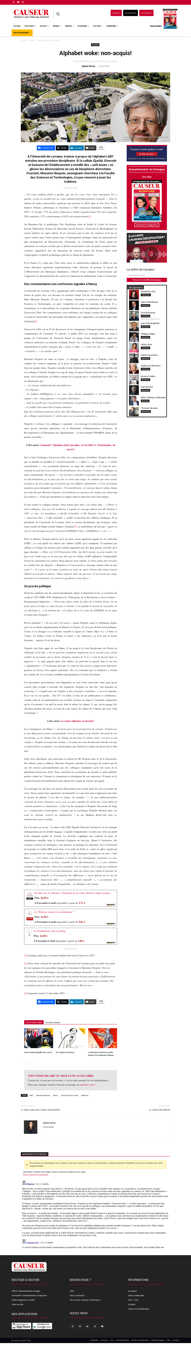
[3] (75, 526)
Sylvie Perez (88, 66)
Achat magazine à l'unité (23, 1299)
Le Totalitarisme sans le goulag (49, 930)
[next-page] (30, 1061)
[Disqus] (95, 1214)
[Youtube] (102, 1326)
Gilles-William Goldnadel (153, 397)
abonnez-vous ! (88, 1084)
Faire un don (17, 1304)
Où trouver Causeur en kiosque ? (85, 1299)
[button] (58, 14)
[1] (89, 216)
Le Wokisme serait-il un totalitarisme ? (54, 911)
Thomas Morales (149, 408)
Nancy (55, 1095)
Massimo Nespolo (43, 1095)
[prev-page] (26, 1061)
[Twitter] (23, 2)
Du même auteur (52, 1022)
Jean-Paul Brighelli (150, 323)
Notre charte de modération (35, 1175)
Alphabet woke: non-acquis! (95, 53)
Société (32, 40)
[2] (35, 321)
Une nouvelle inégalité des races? (38, 1052)
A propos (132, 1290)
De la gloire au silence (65, 1052)
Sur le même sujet (34, 1022)
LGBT (31, 1095)
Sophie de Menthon (151, 365)
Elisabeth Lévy (148, 291)
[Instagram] (80, 1326)
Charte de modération (138, 1308)
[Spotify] (18, 2)
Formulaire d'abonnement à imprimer (29, 1295)
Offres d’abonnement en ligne (26, 1290)
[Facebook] (14, 2)
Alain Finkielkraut (149, 302)
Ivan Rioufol (147, 387)
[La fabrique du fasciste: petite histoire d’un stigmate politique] (102, 1038)
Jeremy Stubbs (148, 376)
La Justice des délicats (159, 1110)
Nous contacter (77, 1295)
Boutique (30, 1)
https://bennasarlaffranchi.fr (150, 319)
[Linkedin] (87, 1326)
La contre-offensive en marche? (77, 721)
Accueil (23, 40)
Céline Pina (146, 344)
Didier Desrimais (149, 355)
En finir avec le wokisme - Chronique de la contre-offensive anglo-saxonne (72, 892)
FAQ (72, 1290)
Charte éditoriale (136, 1295)
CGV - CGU (133, 1299)
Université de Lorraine (69, 1095)
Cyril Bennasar (148, 312)
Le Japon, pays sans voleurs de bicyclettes (40, 1110)
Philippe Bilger (148, 333)
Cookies (131, 1304)
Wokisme (84, 1095)
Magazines (156, 26)
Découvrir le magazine (146, 225)
